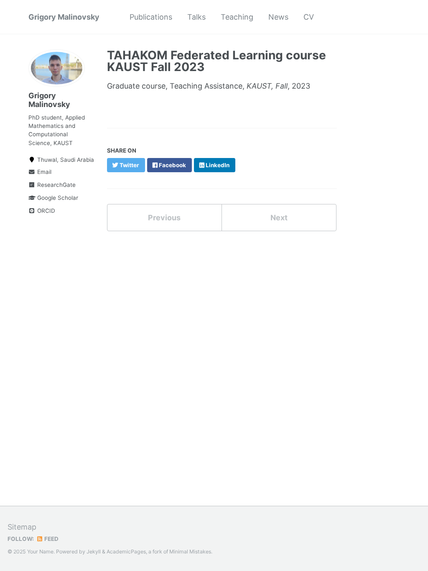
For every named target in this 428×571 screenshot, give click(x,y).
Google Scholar (57, 197)
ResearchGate (56, 184)
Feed (51, 538)
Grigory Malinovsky (63, 17)
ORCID (45, 210)
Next (279, 217)
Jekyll (94, 551)
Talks (196, 17)
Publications (151, 17)
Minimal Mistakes (190, 551)
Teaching (237, 17)
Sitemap (22, 527)
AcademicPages (126, 551)
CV (308, 17)
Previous (164, 217)
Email (43, 171)
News (278, 17)
